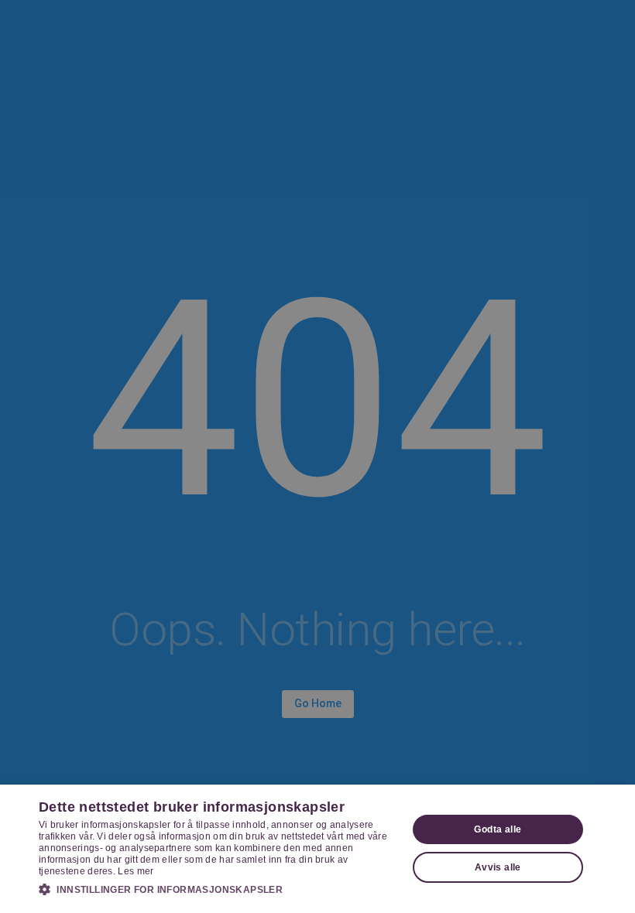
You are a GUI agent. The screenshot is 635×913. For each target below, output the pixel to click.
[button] (217, 889)
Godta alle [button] (497, 829)
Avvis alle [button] (498, 867)
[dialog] (317, 849)
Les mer (135, 871)
